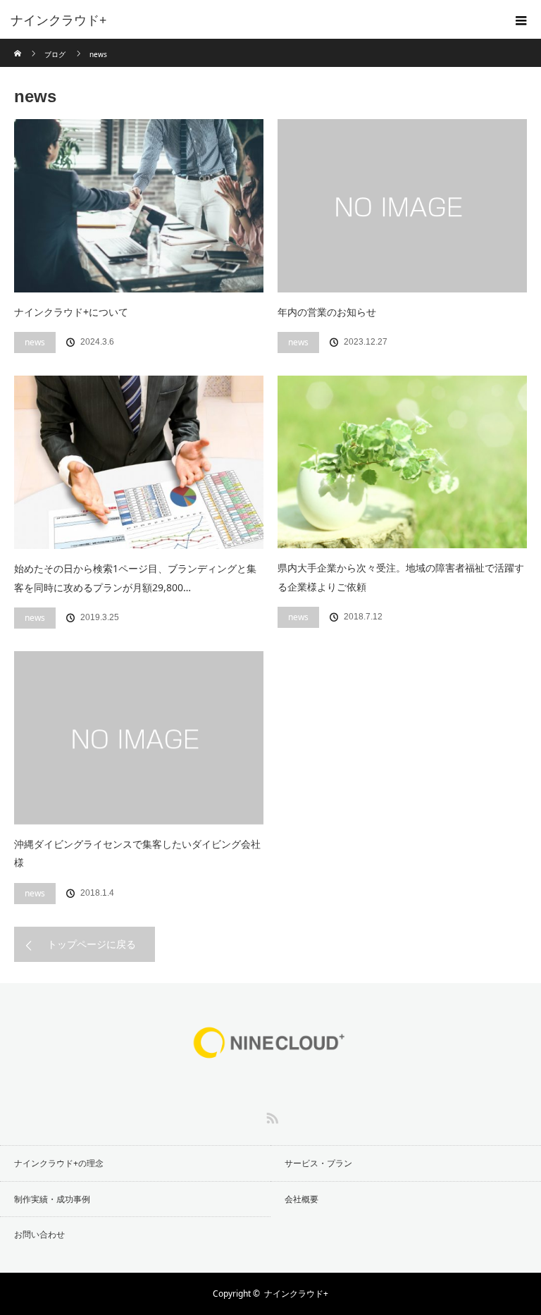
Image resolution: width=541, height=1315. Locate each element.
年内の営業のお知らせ (327, 312)
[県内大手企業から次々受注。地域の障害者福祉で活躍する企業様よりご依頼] (402, 462)
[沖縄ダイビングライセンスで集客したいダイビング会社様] (138, 738)
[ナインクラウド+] (249, 19)
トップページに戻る (91, 944)
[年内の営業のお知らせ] (402, 205)
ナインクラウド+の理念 (59, 1163)
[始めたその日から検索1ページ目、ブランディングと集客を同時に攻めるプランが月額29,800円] (138, 462)
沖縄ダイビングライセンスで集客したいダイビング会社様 (137, 853)
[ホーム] (18, 44)
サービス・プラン (318, 1163)
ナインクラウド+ (296, 1293)
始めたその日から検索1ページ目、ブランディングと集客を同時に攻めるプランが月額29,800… (135, 578)
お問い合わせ (39, 1234)
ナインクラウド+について (71, 312)
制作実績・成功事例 (52, 1199)
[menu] (521, 19)
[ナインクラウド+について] (138, 205)
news (35, 342)
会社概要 (301, 1199)
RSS (270, 1115)
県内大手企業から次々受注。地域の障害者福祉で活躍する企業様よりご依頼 (401, 577)
